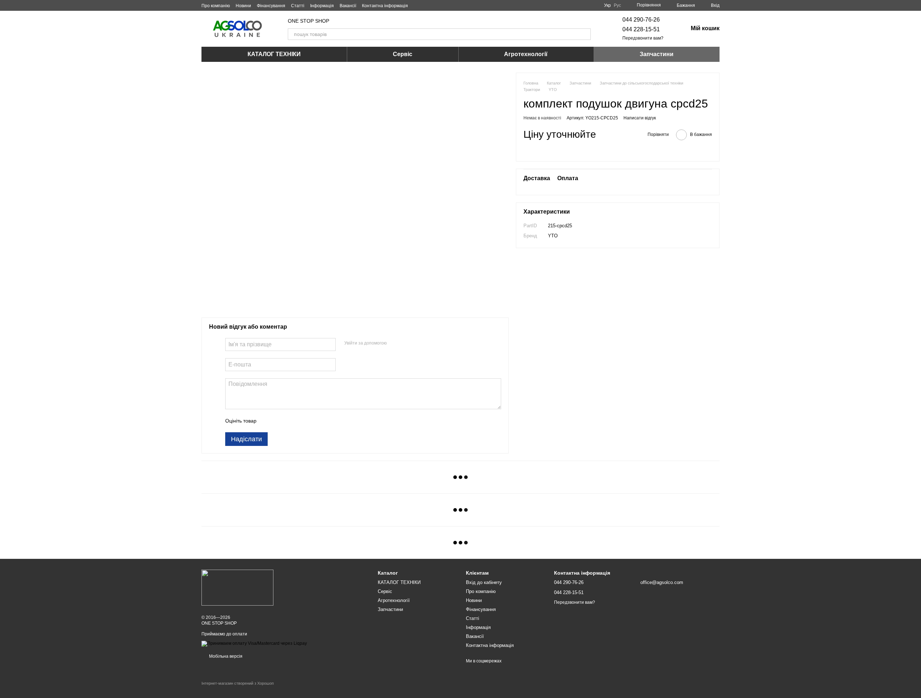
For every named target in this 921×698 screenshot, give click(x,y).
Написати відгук (639, 117)
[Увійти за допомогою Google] (406, 343)
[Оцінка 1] (268, 420)
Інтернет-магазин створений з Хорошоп (237, 683)
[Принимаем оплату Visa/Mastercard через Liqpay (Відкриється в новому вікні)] (254, 643)
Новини (243, 5)
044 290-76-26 (641, 20)
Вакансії (348, 5)
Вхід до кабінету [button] (484, 582)
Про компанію (215, 5)
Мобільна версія (225, 656)
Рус (617, 5)
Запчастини (656, 54)
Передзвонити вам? (642, 38)
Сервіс (402, 54)
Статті (297, 5)
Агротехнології (526, 54)
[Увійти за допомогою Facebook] (394, 343)
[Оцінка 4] (303, 420)
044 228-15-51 (641, 29)
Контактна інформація (385, 5)
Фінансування (271, 5)
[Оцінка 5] (314, 420)
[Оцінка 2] (280, 420)
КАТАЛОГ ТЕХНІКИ (274, 54)
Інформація (322, 5)
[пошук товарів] (585, 34)
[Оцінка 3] (291, 420)
